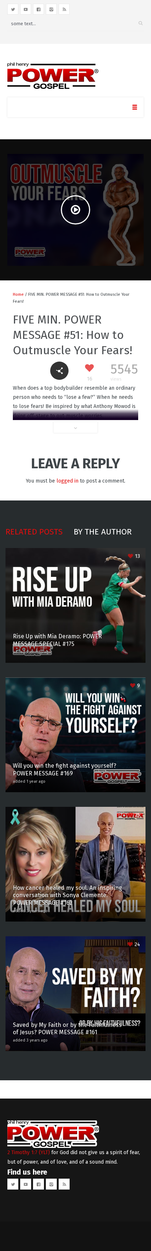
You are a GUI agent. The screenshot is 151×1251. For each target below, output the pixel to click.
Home (18, 294)
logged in (67, 481)
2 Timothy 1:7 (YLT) (28, 1152)
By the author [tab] (103, 532)
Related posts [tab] (34, 532)
